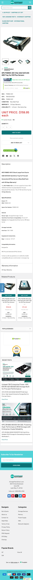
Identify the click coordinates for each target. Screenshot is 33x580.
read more (5, 399)
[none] (16, 42)
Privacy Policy (6, 527)
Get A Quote (5, 511)
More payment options (16, 138)
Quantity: (5, 123)
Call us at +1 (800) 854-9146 (16, 491)
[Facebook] (3, 155)
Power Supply (22, 517)
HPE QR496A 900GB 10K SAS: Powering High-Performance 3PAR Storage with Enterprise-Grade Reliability (16, 427)
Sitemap (4, 539)
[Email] (7, 155)
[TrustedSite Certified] (17, 86)
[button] (16, 143)
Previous (2, 300)
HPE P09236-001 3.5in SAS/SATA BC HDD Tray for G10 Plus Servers (8, 300)
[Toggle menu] (2, 2)
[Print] (10, 155)
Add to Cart (8, 295)
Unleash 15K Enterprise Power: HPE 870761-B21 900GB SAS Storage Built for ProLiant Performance (15, 386)
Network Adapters (23, 524)
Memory (20, 514)
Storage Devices (23, 511)
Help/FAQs (5, 521)
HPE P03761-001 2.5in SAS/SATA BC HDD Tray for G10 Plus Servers (24, 300)
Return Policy (5, 530)
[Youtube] (24, 495)
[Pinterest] (18, 155)
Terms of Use (5, 524)
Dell (3, 555)
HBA (19, 521)
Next (30, 300)
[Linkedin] (20, 495)
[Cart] (30, 2)
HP (2, 552)
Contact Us (5, 517)
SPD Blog (4, 536)
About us (4, 514)
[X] (14, 155)
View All (19, 552)
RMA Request (6, 533)
